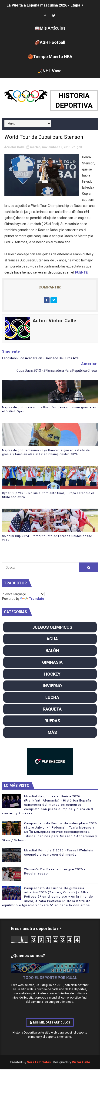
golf (79, 147)
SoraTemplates (39, 1062)
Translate (36, 598)
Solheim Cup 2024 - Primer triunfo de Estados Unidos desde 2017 (47, 538)
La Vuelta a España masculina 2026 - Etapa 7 (45, 5)
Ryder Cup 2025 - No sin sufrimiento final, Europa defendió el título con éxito (48, 495)
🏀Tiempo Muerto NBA (50, 56)
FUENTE (81, 272)
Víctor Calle (81, 1062)
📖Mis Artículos (50, 28)
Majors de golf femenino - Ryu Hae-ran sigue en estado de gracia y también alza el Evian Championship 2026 (46, 452)
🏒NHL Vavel (50, 70)
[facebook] (44, 15)
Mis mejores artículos (51, 1022)
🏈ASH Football (50, 42)
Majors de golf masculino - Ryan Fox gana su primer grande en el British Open (49, 409)
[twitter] (53, 15)
